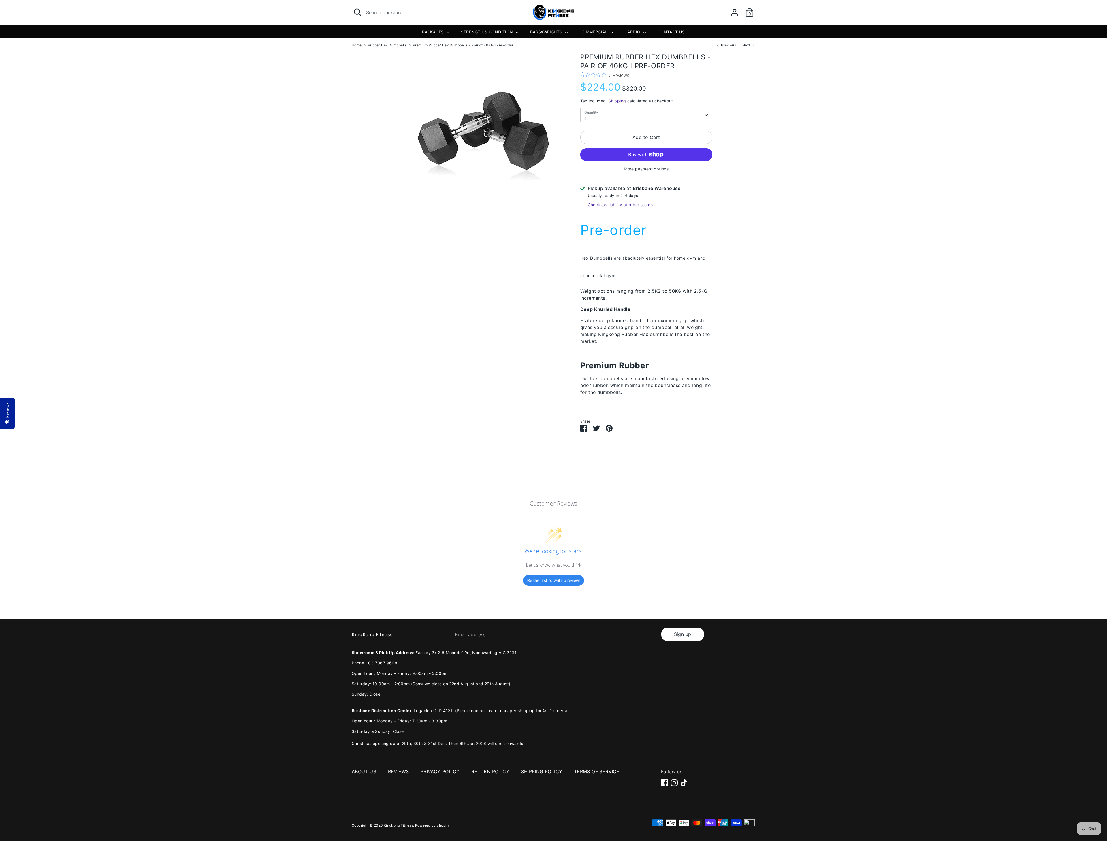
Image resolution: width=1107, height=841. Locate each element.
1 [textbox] (586, 118)
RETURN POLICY (490, 771)
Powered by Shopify (432, 825)
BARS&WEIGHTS (547, 31)
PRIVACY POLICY (440, 771)
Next (746, 45)
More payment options (646, 168)
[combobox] (646, 115)
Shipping (617, 100)
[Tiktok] (684, 782)
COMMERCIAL (594, 31)
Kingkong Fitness (398, 825)
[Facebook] (664, 782)
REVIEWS (398, 771)
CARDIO (633, 31)
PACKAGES (433, 31)
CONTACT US (671, 31)
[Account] (734, 10)
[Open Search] (357, 12)
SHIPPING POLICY (541, 771)
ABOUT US (364, 771)
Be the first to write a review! (553, 580)
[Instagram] (674, 782)
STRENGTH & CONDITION (487, 31)
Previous (728, 45)
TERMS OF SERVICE (597, 771)
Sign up (682, 634)
